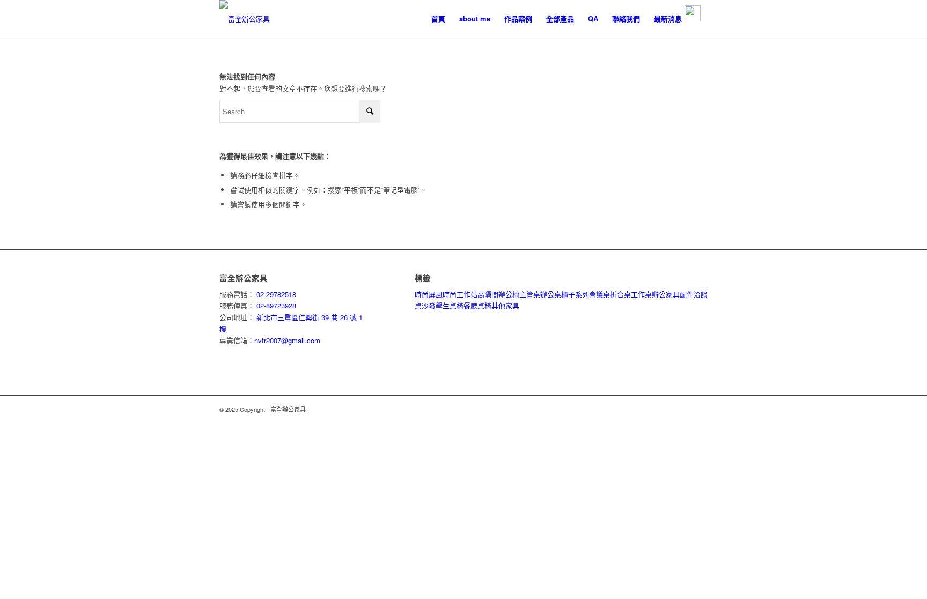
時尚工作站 (460, 294)
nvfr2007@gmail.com (287, 340)
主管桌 (529, 294)
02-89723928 (275, 305)
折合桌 (620, 294)
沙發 (429, 305)
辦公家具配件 (673, 294)
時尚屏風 (429, 294)
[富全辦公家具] (244, 19)
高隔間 (487, 294)
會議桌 (599, 294)
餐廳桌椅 (477, 305)
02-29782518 (275, 294)
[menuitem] (438, 19)
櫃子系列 (575, 294)
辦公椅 (508, 294)
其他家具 (505, 305)
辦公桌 (550, 294)
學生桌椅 (450, 305)
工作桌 (641, 294)
